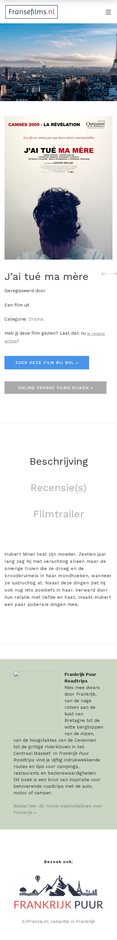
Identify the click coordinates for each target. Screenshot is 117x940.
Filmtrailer (58, 514)
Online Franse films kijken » (55, 387)
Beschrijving (58, 461)
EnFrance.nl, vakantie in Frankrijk (58, 921)
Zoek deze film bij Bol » (46, 362)
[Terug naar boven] (100, 923)
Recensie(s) (58, 487)
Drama (36, 319)
